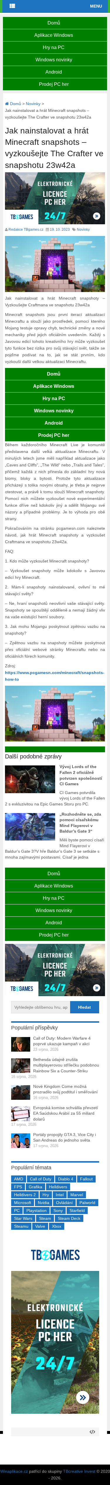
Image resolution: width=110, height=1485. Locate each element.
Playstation (36, 1210)
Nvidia (43, 1202)
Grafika (35, 1186)
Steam (45, 1218)
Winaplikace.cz (14, 1471)
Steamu (21, 1226)
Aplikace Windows (53, 35)
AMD (18, 1179)
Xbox (56, 1226)
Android (53, 72)
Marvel (76, 1194)
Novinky (83, 229)
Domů (54, 22)
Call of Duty (40, 1179)
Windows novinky (53, 59)
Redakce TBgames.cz (26, 229)
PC (17, 1210)
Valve (40, 1226)
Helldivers (58, 1186)
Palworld (87, 1202)
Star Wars (23, 1218)
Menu (96, 6)
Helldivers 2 (25, 1194)
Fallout (86, 1179)
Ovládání (64, 1202)
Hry (46, 1194)
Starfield (77, 1210)
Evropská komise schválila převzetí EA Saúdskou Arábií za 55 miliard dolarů (65, 1113)
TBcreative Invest (79, 1471)
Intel (60, 1194)
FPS (18, 1186)
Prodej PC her (54, 84)
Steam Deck (69, 1218)
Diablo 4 (65, 1179)
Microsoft (22, 1202)
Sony (58, 1210)
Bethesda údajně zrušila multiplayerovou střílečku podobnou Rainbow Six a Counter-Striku (66, 1065)
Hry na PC (54, 47)
